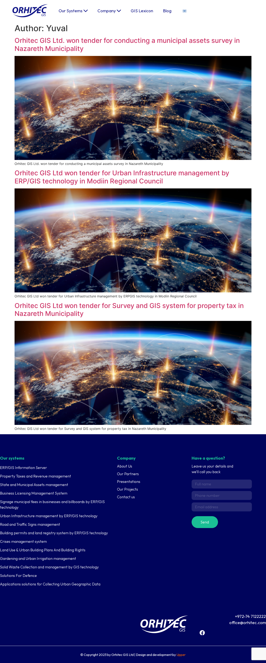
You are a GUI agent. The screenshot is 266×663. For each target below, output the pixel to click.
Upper (181, 655)
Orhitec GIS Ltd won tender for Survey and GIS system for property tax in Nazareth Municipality (129, 310)
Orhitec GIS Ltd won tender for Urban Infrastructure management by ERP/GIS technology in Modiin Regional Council (122, 177)
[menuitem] (184, 11)
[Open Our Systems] (86, 11)
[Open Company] (119, 11)
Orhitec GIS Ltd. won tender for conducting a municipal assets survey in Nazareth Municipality (127, 44)
